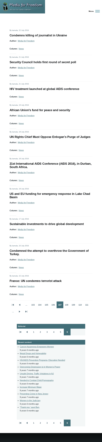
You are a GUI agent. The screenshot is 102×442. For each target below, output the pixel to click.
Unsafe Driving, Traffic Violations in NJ (37, 374)
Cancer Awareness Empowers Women (37, 347)
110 (80, 306)
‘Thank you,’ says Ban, (30, 407)
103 (33, 306)
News (21, 49)
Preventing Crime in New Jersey (34, 394)
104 (40, 306)
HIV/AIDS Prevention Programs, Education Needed (42, 360)
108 (67, 306)
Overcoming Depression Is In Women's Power (40, 367)
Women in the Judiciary (30, 401)
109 (74, 306)
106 (54, 306)
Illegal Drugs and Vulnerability (33, 353)
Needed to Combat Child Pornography (37, 380)
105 (47, 306)
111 (87, 306)
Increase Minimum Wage (31, 387)
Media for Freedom (26, 41)
